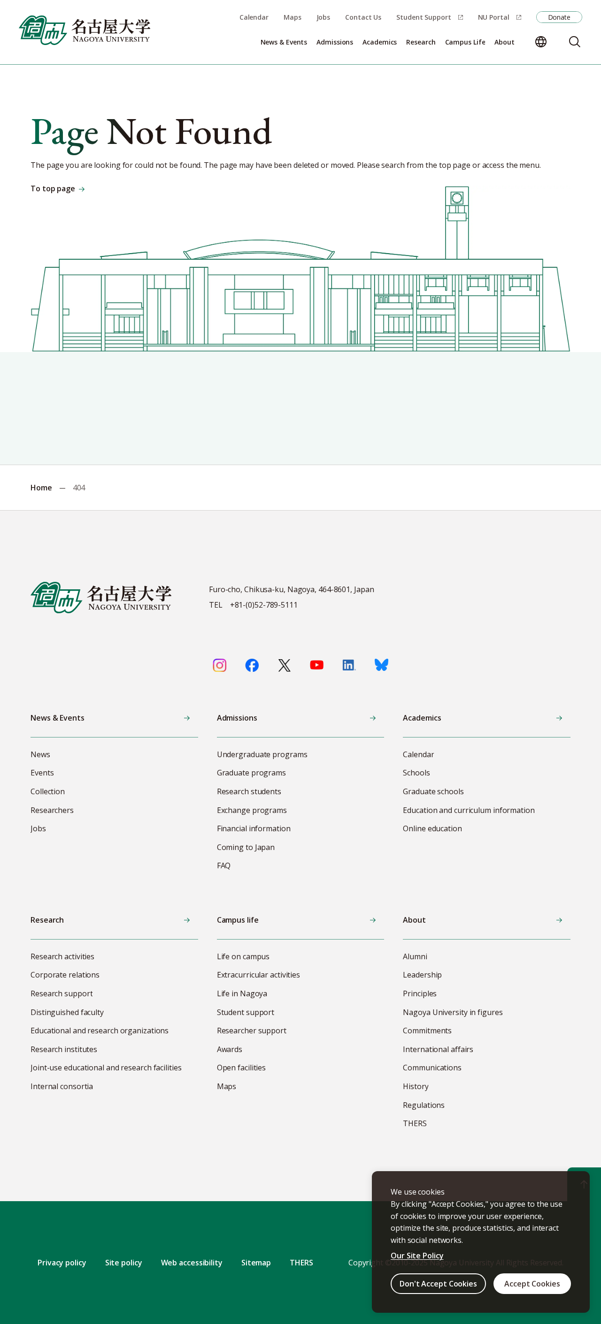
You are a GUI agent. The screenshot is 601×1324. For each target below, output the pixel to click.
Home (41, 487)
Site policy (123, 1262)
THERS (301, 1262)
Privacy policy (62, 1262)
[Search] (574, 41)
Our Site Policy (417, 1255)
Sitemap (256, 1262)
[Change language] (540, 41)
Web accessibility (192, 1262)
